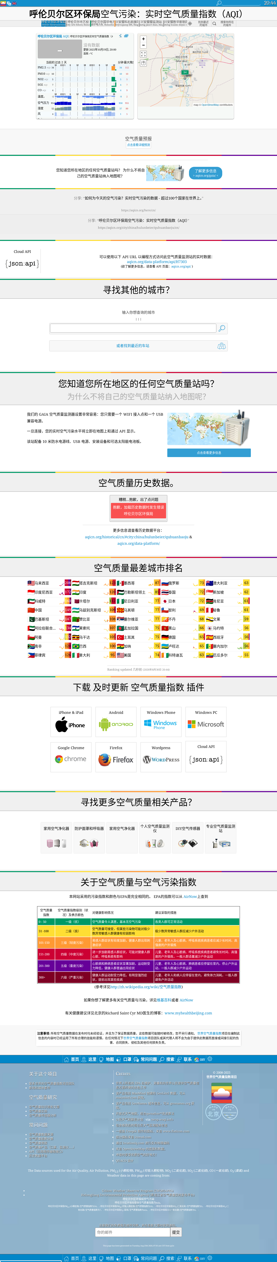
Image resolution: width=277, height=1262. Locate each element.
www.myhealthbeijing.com (188, 1013)
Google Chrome (71, 747)
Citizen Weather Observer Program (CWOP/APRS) (137, 1191)
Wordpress (161, 747)
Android (116, 712)
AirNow (190, 896)
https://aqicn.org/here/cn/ (138, 210)
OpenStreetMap (210, 104)
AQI (53, 36)
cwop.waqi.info (162, 1119)
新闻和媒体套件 (39, 1088)
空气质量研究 (43, 1097)
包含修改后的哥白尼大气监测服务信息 (141, 1125)
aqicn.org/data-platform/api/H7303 (157, 261)
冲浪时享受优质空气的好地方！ (137, 1155)
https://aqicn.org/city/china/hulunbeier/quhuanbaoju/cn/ (138, 227)
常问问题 (38, 1125)
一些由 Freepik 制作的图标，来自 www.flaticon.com (152, 1131)
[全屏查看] (126, 35)
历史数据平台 (38, 1156)
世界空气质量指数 (209, 1033)
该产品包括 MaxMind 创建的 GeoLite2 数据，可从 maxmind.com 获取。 (150, 1095)
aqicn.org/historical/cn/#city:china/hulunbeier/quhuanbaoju (136, 536)
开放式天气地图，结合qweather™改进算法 (145, 1113)
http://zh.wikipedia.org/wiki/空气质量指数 (145, 986)
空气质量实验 (38, 1111)
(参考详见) (138, 948)
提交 (176, 1232)
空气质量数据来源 (41, 1134)
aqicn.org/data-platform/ (138, 543)
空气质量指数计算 (41, 1139)
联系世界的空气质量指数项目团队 (52, 1083)
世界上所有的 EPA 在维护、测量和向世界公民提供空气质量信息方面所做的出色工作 (157, 1085)
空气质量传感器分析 (42, 1115)
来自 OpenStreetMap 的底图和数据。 (141, 1149)
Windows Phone (161, 712)
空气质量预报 (38, 1143)
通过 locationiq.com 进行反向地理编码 (142, 1143)
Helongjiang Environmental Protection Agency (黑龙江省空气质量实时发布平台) (137, 1195)
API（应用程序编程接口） (47, 1151)
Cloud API (206, 746)
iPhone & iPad (71, 712)
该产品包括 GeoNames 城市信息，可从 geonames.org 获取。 (155, 1105)
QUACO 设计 (124, 1160)
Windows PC (206, 712)
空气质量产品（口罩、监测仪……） (52, 1147)
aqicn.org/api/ (181, 266)
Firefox (116, 747)
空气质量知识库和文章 (44, 1107)
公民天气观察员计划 (129, 1119)
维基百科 (164, 1000)
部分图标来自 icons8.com (133, 1137)
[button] (185, 75)
